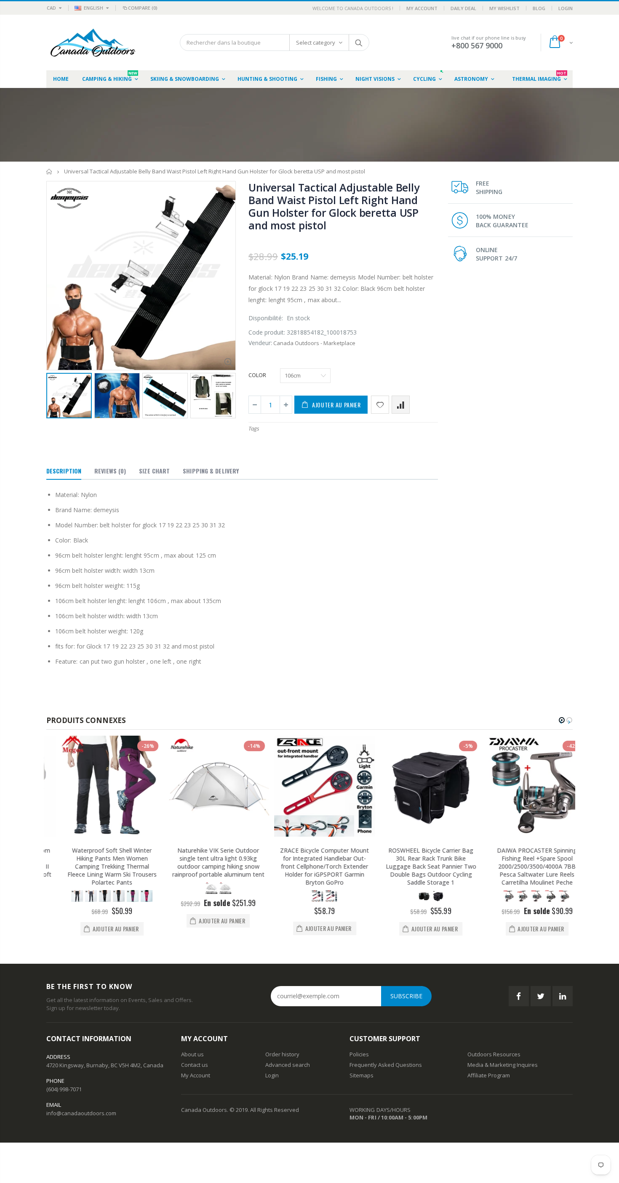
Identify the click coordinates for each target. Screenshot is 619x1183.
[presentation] (55, 395)
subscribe (406, 996)
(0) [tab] (110, 470)
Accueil (49, 171)
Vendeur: (260, 343)
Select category (315, 42)
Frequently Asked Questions (386, 1065)
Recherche (358, 43)
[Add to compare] (401, 405)
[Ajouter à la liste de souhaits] (380, 405)
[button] (562, 720)
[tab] (63, 471)
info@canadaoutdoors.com (81, 1113)
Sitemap (360, 1075)
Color (257, 375)
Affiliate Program (488, 1075)
